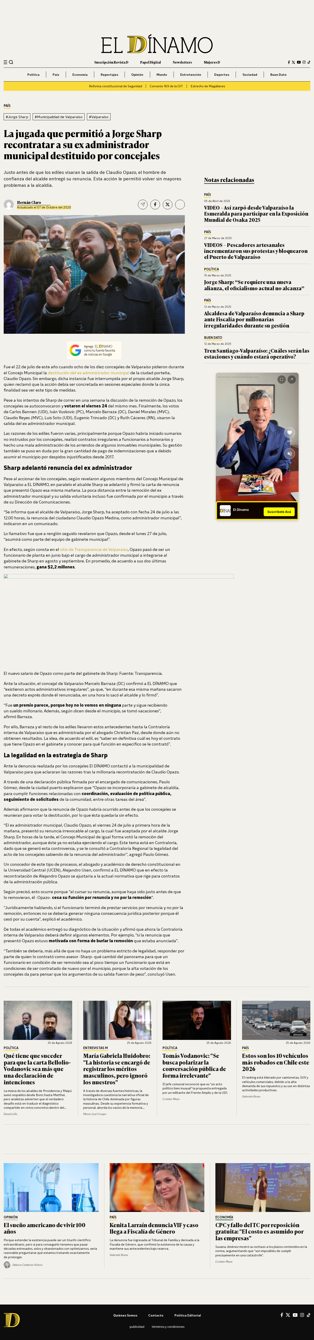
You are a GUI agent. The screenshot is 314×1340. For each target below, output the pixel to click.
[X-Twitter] (293, 62)
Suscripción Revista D (111, 62)
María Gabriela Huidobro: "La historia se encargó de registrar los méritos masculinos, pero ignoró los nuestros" (116, 1068)
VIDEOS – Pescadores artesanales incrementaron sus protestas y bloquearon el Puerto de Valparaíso (256, 251)
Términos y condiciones (168, 1326)
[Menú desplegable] (5, 62)
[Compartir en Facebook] (155, 204)
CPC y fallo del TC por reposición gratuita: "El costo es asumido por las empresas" (259, 1231)
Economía (80, 74)
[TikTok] (309, 62)
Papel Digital (150, 62)
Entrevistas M (95, 1048)
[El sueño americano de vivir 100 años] (51, 1187)
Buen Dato (278, 74)
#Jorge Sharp (17, 116)
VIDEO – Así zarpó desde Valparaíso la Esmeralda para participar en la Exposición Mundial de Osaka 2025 (256, 213)
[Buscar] (11, 62)
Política (33, 74)
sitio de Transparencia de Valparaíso (94, 549)
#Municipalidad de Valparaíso (59, 116)
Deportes (221, 74)
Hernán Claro (29, 202)
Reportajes (109, 74)
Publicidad (137, 1326)
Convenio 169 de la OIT (166, 86)
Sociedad (250, 74)
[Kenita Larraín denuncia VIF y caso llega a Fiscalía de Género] (157, 1187)
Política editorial (187, 1315)
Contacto (155, 1315)
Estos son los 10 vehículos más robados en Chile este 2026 (275, 1062)
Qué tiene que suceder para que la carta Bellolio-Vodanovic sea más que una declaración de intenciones (37, 1068)
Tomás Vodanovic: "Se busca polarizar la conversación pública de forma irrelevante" (194, 1065)
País (56, 74)
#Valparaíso (98, 116)
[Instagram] (304, 62)
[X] (288, 1315)
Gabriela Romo (251, 1096)
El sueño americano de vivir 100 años (45, 1228)
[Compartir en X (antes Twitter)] (167, 204)
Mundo (162, 74)
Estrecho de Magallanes (208, 86)
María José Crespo (94, 1114)
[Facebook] (289, 62)
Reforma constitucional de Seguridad (115, 86)
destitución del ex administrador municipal (88, 372)
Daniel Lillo (10, 1114)
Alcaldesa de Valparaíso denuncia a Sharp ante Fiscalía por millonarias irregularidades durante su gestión (254, 319)
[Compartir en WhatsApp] (180, 204)
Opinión (137, 74)
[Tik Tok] (308, 1315)
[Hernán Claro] (9, 204)
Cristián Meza (171, 1099)
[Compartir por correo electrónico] (143, 204)
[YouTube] (299, 62)
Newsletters (182, 62)
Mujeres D (212, 62)
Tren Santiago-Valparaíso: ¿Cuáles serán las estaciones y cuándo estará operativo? (256, 353)
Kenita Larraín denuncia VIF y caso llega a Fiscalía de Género (154, 1228)
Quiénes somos (125, 1315)
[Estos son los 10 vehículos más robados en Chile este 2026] (276, 1020)
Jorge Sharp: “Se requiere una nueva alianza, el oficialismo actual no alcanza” (254, 285)
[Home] (157, 43)
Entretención (190, 74)
